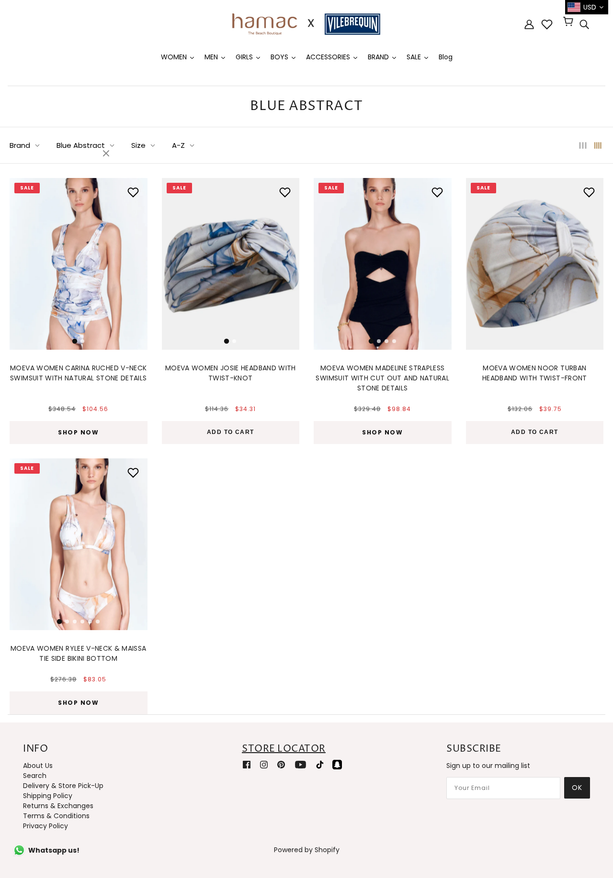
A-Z (178, 145)
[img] (584, 24)
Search (34, 775)
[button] (22, 261)
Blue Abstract (81, 145)
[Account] (529, 24)
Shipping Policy (47, 795)
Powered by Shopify (307, 850)
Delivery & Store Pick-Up (63, 785)
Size (138, 145)
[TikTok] (320, 764)
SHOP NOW (78, 432)
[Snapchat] (337, 764)
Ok (577, 787)
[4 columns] (598, 145)
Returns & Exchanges (58, 806)
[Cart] (569, 22)
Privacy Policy (45, 826)
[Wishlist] (547, 24)
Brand (20, 145)
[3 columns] (583, 145)
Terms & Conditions (56, 816)
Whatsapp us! (53, 850)
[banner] (306, 23)
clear (107, 154)
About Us (38, 765)
